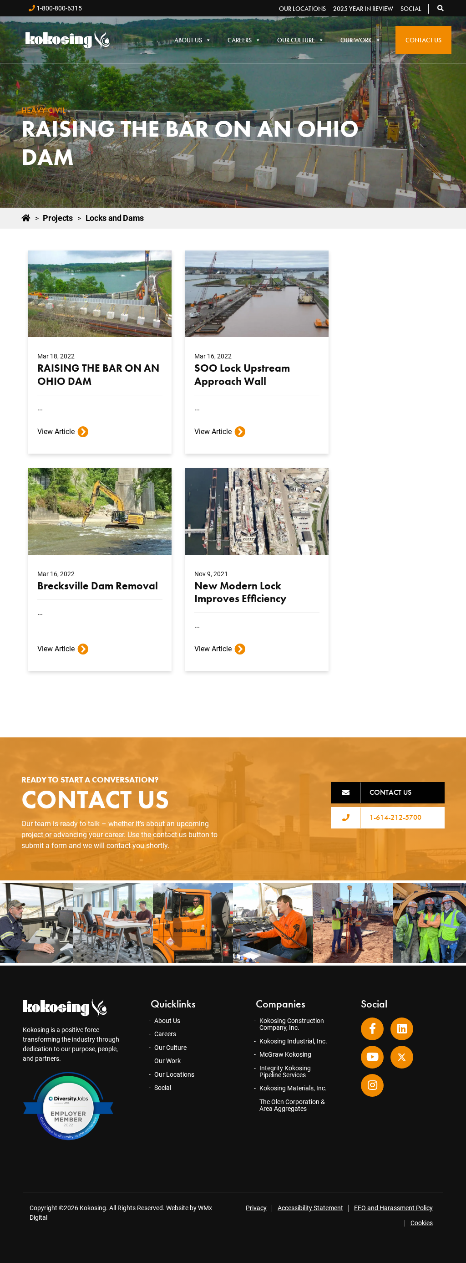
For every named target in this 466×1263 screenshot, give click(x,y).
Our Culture (296, 40)
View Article (56, 431)
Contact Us (423, 40)
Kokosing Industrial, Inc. (293, 1041)
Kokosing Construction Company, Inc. (291, 1024)
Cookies (421, 1223)
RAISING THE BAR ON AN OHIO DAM (98, 374)
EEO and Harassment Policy (393, 1208)
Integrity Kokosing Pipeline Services (285, 1071)
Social (410, 9)
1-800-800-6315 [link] (58, 8)
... (40, 408)
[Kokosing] (67, 39)
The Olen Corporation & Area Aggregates (292, 1105)
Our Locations (302, 9)
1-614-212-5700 (395, 817)
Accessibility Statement (310, 1208)
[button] (441, 8)
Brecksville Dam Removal (97, 586)
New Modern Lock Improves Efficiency (240, 592)
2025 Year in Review (363, 9)
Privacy (256, 1208)
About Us (188, 40)
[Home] (25, 218)
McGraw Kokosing (285, 1054)
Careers (240, 40)
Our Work (356, 40)
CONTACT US (390, 792)
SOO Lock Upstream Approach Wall (242, 374)
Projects (57, 218)
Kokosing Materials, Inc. (293, 1088)
